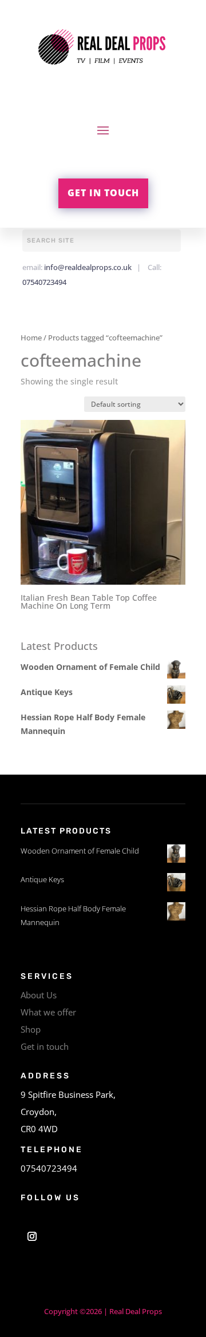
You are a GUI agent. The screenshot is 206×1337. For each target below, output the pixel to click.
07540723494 (44, 282)
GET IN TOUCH (103, 193)
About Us (39, 995)
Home (31, 337)
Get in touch (45, 1046)
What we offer (48, 1012)
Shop (31, 1029)
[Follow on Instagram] (32, 1236)
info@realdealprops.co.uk (88, 267)
